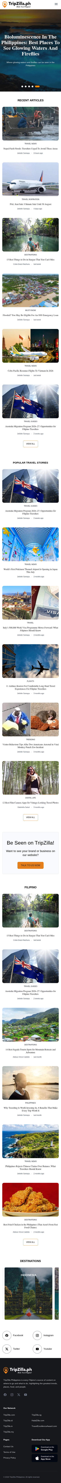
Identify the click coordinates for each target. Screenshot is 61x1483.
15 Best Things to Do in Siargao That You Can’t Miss (30, 259)
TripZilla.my (8, 1432)
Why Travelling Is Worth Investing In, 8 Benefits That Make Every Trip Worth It (30, 1109)
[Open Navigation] (56, 5)
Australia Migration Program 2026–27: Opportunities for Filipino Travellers (30, 428)
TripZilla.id (8, 1420)
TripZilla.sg (36, 1415)
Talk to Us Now (30, 865)
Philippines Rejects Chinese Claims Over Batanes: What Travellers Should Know (30, 1167)
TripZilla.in (8, 1426)
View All (30, 444)
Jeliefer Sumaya (23, 153)
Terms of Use (9, 1452)
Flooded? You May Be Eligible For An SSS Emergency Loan (30, 315)
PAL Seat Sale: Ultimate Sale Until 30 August (30, 204)
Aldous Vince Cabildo (21, 1057)
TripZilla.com (9, 1415)
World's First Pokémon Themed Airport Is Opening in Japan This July (30, 570)
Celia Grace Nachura (21, 264)
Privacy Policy (9, 1458)
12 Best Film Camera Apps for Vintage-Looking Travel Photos (30, 802)
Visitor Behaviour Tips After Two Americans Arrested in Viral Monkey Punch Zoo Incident (31, 746)
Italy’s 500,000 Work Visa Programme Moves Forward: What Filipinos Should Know (30, 629)
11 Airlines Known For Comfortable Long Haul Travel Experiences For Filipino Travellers (30, 687)
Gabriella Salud (24, 807)
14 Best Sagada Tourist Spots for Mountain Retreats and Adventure (31, 1051)
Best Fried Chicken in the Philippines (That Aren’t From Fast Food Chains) (30, 1226)
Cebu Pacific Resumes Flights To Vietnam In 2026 (30, 370)
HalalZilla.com (38, 1420)
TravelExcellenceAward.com (44, 1426)
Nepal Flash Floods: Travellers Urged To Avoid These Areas (30, 148)
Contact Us (8, 1446)
